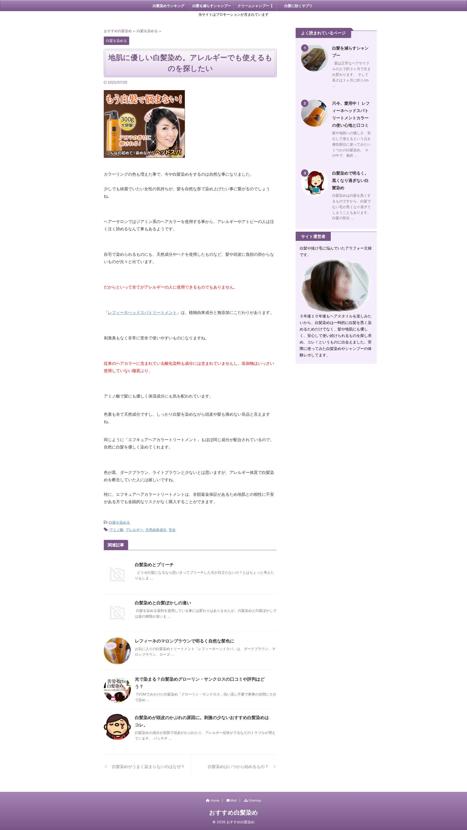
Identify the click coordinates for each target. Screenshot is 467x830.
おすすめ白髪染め (233, 812)
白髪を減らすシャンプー (211, 6)
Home (214, 800)
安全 (172, 529)
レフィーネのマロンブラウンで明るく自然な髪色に (184, 641)
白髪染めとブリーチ (154, 564)
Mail (233, 800)
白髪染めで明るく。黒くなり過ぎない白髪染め (350, 180)
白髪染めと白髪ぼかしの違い (163, 602)
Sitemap (254, 800)
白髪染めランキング (168, 6)
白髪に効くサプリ (298, 6)
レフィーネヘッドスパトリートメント (142, 312)
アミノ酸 (116, 529)
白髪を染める (119, 522)
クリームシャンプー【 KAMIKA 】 (255, 7)
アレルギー (134, 529)
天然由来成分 (155, 529)
